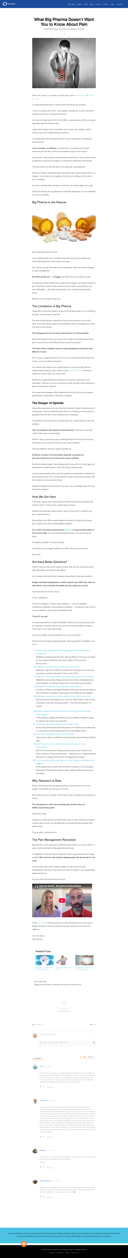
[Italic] (43, 1042)
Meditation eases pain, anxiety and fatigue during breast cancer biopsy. (65, 676)
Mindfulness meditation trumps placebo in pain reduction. (59, 686)
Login (94, 1025)
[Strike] (48, 1042)
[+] (67, 1042)
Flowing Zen (17, 3)
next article (41, 923)
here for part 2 (79, 95)
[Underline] (46, 1042)
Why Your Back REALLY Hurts (64, 968)
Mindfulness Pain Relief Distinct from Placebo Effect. (57, 724)
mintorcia (43, 1100)
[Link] (61, 1042)
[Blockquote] (56, 1042)
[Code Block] (59, 1042)
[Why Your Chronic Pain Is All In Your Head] (45, 960)
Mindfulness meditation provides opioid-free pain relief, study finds (63, 696)
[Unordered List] (54, 1042)
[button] (124, 3)
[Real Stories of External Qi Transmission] (84, 960)
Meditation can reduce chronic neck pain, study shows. (58, 667)
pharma (67, 985)
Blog (44, 982)
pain (62, 985)
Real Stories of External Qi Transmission (83, 968)
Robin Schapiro (45, 1181)
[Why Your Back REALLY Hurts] (65, 960)
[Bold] (40, 1042)
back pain (47, 985)
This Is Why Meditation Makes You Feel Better (55, 734)
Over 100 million (75, 370)
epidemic (68, 530)
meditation (56, 985)
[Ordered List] (51, 1042)
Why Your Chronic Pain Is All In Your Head (44, 968)
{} (64, 1042)
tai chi (79, 985)
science (73, 985)
